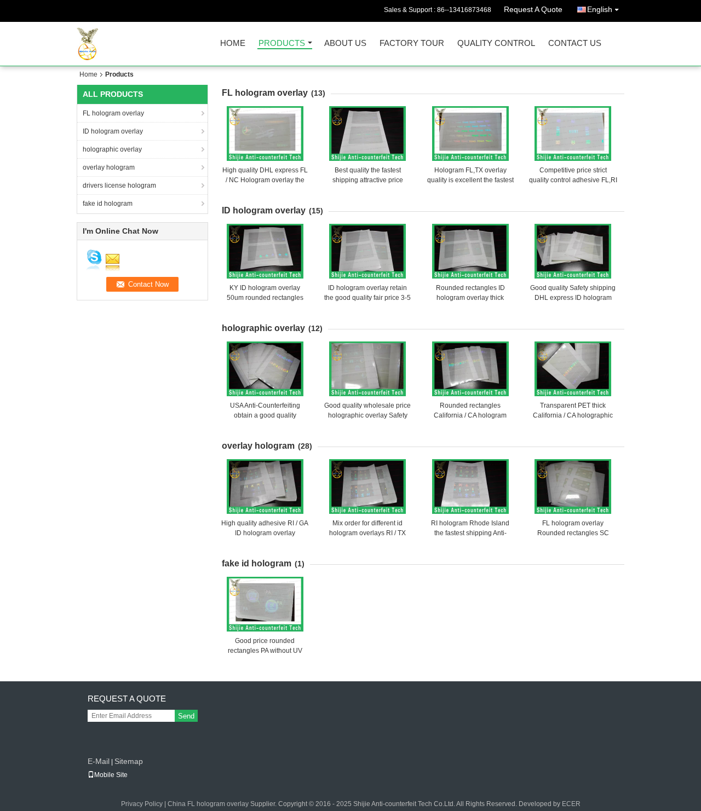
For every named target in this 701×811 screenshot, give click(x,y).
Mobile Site (111, 775)
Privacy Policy (142, 804)
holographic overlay (112, 149)
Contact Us (574, 43)
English (599, 9)
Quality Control (496, 43)
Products (281, 43)
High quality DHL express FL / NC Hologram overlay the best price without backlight (265, 180)
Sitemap (128, 761)
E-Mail (99, 761)
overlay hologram (109, 167)
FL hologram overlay (113, 113)
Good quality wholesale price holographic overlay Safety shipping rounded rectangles (367, 415)
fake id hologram (108, 203)
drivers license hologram (119, 185)
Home (232, 43)
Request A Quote (533, 9)
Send (186, 716)
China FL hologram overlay (208, 804)
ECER (571, 804)
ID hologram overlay (113, 131)
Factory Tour (412, 43)
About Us (345, 43)
